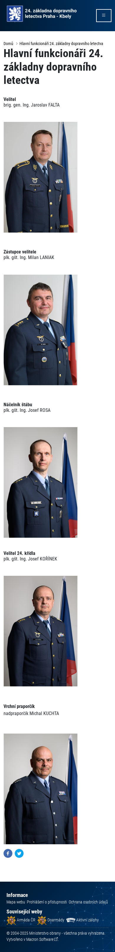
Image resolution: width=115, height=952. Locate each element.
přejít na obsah (15, 4)
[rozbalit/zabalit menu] (103, 15)
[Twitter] (19, 853)
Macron (39, 939)
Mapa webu (15, 902)
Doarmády (55, 920)
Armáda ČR (25, 920)
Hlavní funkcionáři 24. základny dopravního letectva (61, 43)
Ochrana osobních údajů (88, 902)
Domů (8, 43)
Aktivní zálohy (87, 920)
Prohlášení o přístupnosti (47, 902)
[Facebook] (8, 853)
